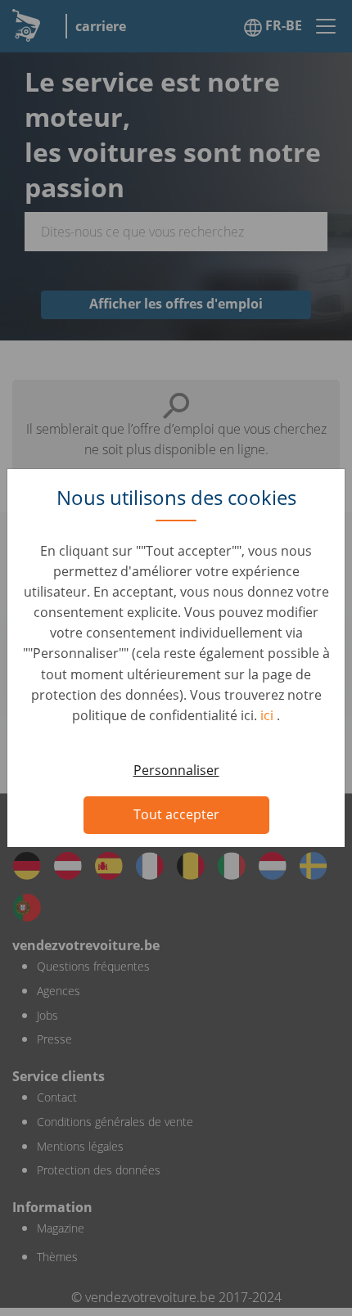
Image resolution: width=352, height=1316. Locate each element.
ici (268, 715)
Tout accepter (176, 814)
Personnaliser (176, 770)
